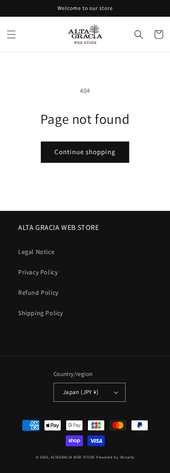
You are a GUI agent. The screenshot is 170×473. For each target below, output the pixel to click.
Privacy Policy (38, 272)
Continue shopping (85, 151)
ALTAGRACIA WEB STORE (73, 456)
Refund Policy (38, 292)
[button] (11, 34)
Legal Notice (36, 252)
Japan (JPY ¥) (80, 392)
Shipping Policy (40, 313)
